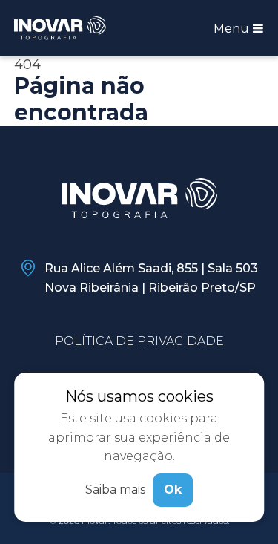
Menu (233, 29)
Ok (173, 489)
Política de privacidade (139, 341)
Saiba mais (115, 489)
